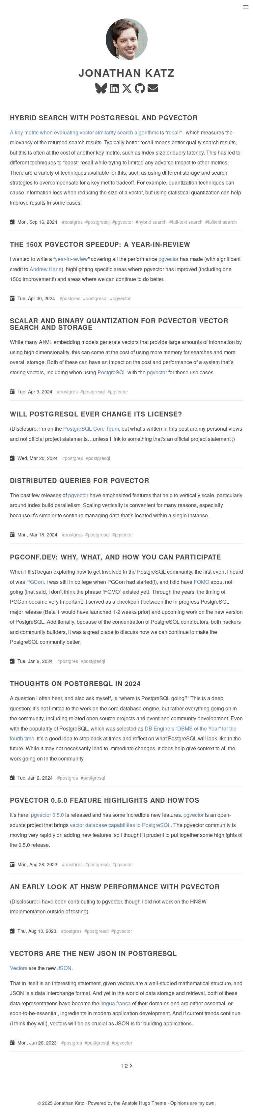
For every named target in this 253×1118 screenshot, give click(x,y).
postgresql (99, 221)
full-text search (187, 221)
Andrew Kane (46, 269)
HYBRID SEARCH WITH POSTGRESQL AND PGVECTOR (104, 117)
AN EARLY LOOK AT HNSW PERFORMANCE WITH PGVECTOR (115, 886)
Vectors (18, 968)
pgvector (124, 221)
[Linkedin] (114, 90)
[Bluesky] (101, 90)
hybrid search (152, 221)
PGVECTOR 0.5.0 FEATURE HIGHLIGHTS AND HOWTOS (104, 800)
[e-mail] (153, 90)
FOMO (201, 582)
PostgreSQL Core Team (91, 428)
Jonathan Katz (126, 72)
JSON (64, 968)
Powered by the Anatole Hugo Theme (127, 1103)
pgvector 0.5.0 (47, 814)
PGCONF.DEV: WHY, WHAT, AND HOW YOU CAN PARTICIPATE (115, 556)
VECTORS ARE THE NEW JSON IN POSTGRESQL (93, 953)
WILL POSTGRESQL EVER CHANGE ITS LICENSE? (96, 413)
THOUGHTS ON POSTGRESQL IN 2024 (75, 683)
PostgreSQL (112, 372)
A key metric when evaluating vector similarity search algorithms (84, 132)
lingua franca (115, 1003)
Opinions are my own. (193, 1103)
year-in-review (71, 259)
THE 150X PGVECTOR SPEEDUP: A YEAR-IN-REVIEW (100, 244)
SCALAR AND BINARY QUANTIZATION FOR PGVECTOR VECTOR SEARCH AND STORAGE (119, 324)
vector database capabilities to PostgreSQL (120, 825)
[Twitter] (127, 90)
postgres (74, 221)
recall (173, 132)
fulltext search (222, 221)
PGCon (35, 582)
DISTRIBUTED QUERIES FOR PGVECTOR (79, 480)
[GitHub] (140, 90)
